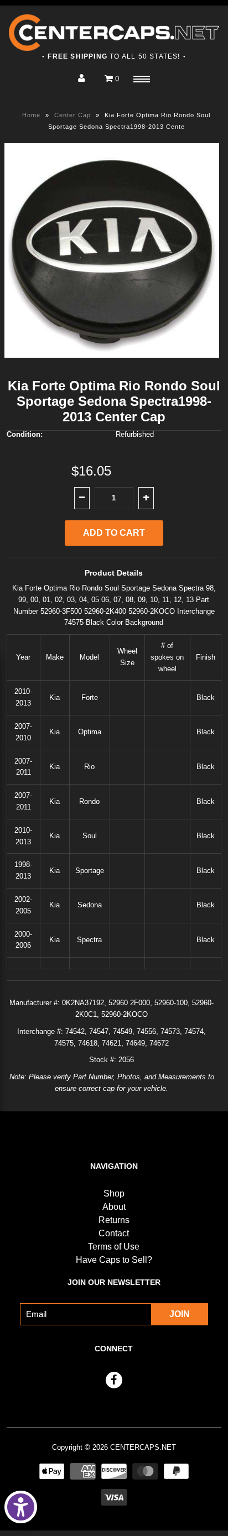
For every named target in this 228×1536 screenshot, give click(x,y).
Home (31, 115)
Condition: (25, 434)
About (114, 1206)
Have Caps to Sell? (114, 1260)
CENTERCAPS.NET (143, 1447)
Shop (114, 1193)
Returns (114, 1220)
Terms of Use (113, 1246)
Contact (114, 1233)
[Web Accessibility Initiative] (21, 1507)
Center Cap (72, 115)
